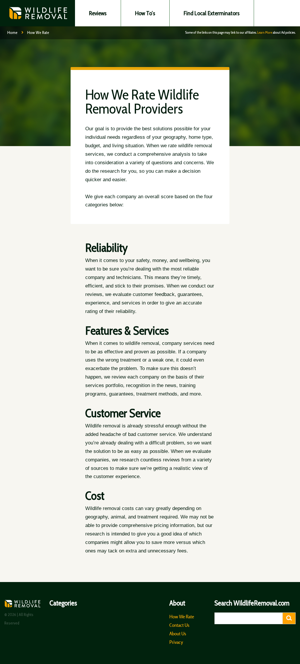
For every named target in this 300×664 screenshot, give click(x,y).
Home (12, 32)
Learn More (264, 32)
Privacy (176, 642)
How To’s (145, 13)
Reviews (98, 13)
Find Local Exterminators (212, 13)
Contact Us (179, 625)
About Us (177, 633)
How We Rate (181, 616)
